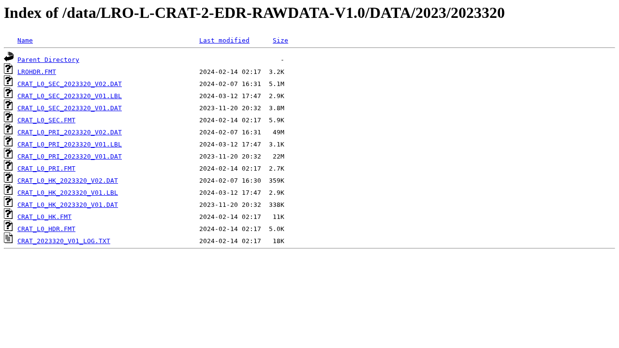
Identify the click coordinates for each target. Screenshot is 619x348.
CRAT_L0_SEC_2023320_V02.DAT (69, 83)
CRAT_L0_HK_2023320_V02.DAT (67, 180)
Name (25, 40)
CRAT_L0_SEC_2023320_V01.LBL (69, 96)
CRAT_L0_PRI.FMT (46, 168)
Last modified (224, 40)
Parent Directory (48, 59)
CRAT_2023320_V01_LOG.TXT (63, 241)
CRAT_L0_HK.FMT (44, 216)
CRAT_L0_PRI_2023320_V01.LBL (69, 144)
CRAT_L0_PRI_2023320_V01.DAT (69, 156)
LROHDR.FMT (36, 71)
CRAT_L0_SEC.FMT (46, 120)
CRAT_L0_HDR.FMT (46, 228)
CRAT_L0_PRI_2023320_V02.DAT (69, 132)
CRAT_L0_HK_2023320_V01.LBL (67, 192)
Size (280, 40)
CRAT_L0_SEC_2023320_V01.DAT (69, 108)
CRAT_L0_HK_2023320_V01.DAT (67, 204)
